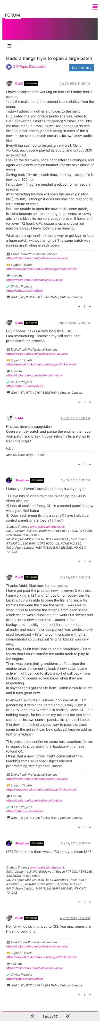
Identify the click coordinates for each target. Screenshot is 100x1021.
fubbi (19, 418)
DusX (19, 83)
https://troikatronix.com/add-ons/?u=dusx (34, 280)
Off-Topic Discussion (29, 66)
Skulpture (22, 480)
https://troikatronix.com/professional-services (37, 258)
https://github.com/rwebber (24, 290)
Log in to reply (81, 67)
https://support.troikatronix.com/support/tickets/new (41, 269)
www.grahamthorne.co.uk (47, 526)
